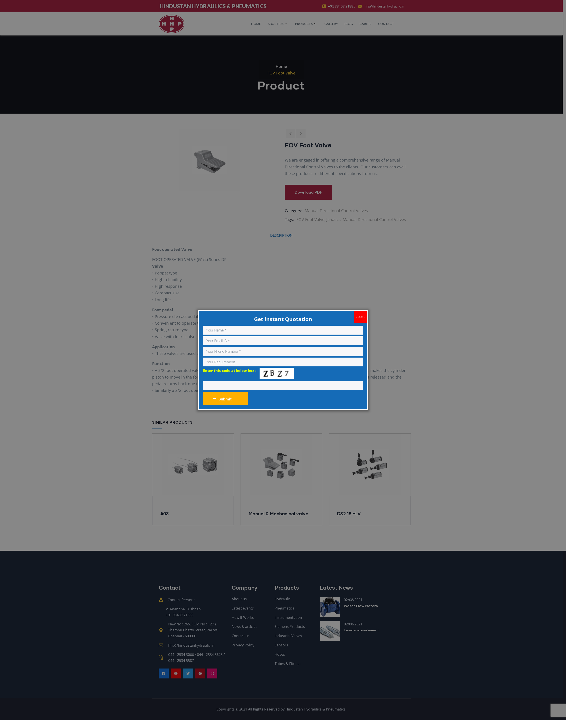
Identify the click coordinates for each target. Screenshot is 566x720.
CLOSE (360, 317)
